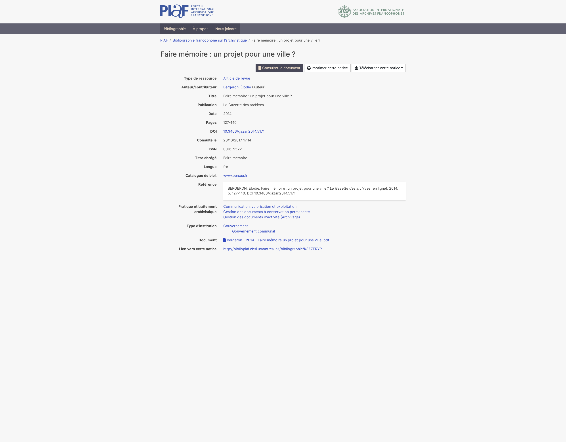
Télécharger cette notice (379, 68)
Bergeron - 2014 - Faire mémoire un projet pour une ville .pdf (278, 240)
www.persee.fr (235, 175)
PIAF (164, 40)
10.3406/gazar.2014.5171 (243, 131)
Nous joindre (226, 29)
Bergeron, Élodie (237, 87)
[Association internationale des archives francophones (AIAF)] (371, 11)
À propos (200, 29)
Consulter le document (280, 68)
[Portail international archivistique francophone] (187, 11)
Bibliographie (175, 29)
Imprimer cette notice (329, 68)
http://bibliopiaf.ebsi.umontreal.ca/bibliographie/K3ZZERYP (272, 249)
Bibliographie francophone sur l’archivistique (210, 40)
